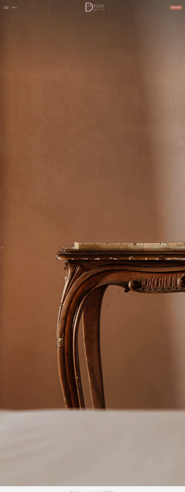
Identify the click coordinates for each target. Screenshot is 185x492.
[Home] (94, 8)
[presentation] (2, 247)
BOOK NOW (176, 7)
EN (13, 8)
